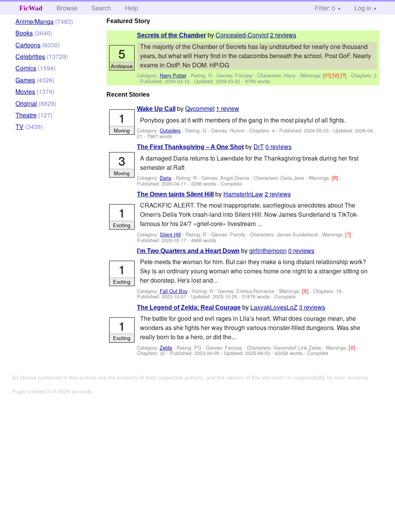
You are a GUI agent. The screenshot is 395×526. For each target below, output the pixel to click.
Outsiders (170, 130)
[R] (336, 177)
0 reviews (278, 146)
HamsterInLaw (243, 193)
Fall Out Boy (173, 291)
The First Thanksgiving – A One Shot (190, 147)
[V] (337, 75)
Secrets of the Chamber (171, 35)
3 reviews (312, 307)
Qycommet (199, 108)
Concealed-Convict (242, 34)
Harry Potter (173, 75)
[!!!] (328, 75)
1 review (227, 108)
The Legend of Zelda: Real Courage (189, 307)
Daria (165, 177)
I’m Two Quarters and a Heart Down (188, 251)
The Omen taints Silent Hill (175, 194)
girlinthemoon (268, 250)
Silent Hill (170, 234)
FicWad (30, 8)
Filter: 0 (325, 7)
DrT (258, 146)
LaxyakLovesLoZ (273, 307)
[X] (306, 291)
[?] (344, 75)
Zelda (166, 347)
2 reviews (283, 34)
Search (101, 7)
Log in (362, 7)
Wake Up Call (156, 109)
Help (131, 7)
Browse (67, 7)
